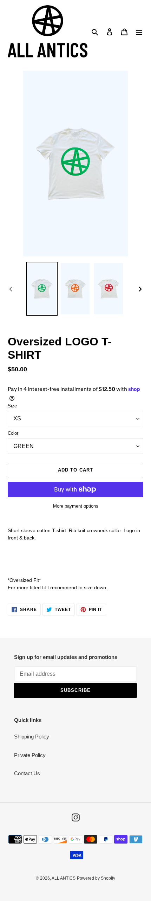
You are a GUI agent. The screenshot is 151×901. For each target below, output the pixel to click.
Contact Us (27, 773)
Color (13, 433)
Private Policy (30, 755)
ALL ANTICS (64, 878)
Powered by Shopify (96, 878)
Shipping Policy (31, 737)
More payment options (75, 506)
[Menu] (139, 31)
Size (12, 405)
